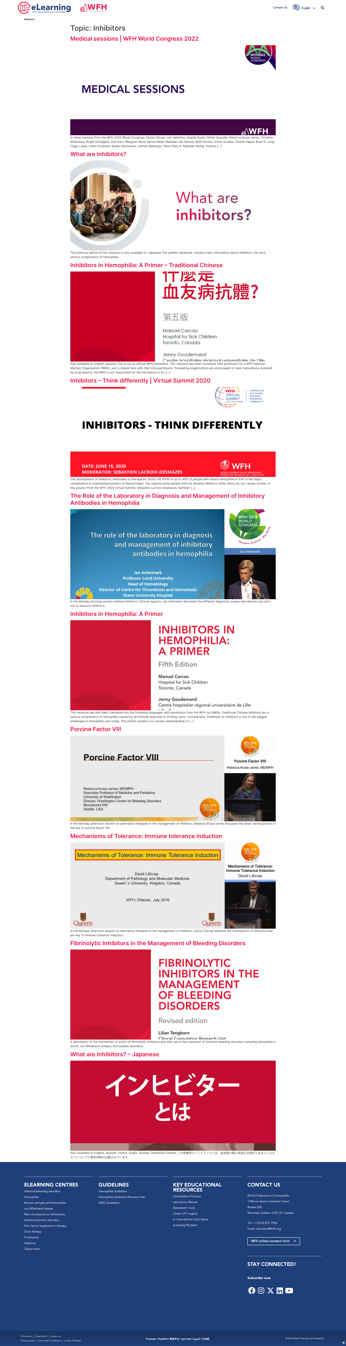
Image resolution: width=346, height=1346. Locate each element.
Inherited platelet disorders (41, 1220)
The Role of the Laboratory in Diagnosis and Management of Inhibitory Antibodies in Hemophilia (167, 499)
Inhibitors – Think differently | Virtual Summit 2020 (140, 380)
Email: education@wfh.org (264, 1229)
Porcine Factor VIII (95, 729)
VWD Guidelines (109, 1203)
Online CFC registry (185, 1213)
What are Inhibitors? (98, 154)
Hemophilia (31, 1197)
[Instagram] (261, 1290)
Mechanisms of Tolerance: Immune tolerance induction (146, 836)
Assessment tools (184, 1208)
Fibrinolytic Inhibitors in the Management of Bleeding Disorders (158, 943)
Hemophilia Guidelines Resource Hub (122, 1197)
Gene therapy (33, 1231)
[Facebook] (251, 1290)
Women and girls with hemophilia (45, 1203)
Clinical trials (32, 1249)
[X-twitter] (270, 1290)
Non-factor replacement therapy (45, 1226)
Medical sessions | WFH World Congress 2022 (134, 38)
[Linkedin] (280, 1290)
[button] (310, 8)
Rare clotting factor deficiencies (44, 1214)
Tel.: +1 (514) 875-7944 (262, 1223)
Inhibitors (30, 1243)
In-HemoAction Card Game (190, 1219)
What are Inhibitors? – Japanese (114, 1054)
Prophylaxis (31, 1237)
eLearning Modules (185, 1225)
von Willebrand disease (38, 1208)
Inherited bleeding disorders (42, 1191)
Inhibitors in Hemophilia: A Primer (116, 613)
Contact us (280, 7)
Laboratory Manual (185, 1202)
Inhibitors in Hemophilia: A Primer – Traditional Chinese (146, 265)
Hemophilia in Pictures (187, 1196)
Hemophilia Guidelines (113, 1191)
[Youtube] (289, 1290)
